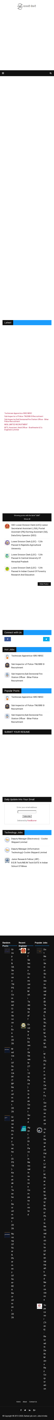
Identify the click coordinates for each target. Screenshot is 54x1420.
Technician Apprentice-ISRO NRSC (18, 413)
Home (18, 1402)
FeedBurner (32, 821)
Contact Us (33, 1402)
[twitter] (46, 639)
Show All (27, 519)
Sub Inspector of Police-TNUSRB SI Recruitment (23, 416)
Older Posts (44, 584)
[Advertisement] (27, 40)
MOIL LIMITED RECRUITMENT (16, 424)
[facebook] (7, 639)
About (25, 1402)
